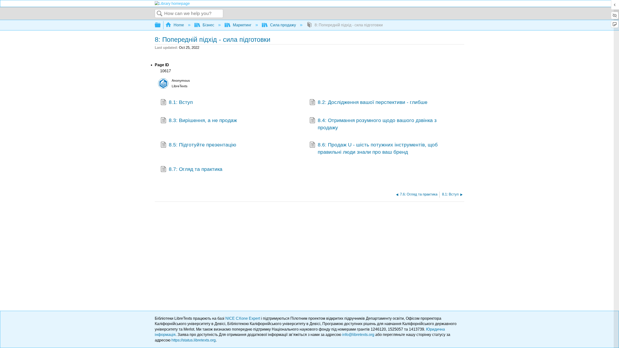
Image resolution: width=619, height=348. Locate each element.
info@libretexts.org (358, 335)
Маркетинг (242, 25)
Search (159, 14)
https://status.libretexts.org (193, 340)
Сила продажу (283, 25)
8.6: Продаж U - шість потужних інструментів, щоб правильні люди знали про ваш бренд (378, 148)
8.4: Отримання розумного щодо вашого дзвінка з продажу (377, 123)
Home (179, 25)
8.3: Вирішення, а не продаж (203, 120)
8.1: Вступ (181, 102)
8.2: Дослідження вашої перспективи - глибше (372, 102)
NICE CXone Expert (243, 318)
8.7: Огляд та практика (195, 169)
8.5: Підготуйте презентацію (202, 144)
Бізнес (208, 25)
